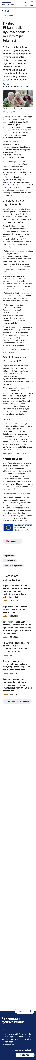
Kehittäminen (9, 561)
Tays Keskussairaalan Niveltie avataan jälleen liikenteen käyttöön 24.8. (16, 609)
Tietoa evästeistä (8, 1044)
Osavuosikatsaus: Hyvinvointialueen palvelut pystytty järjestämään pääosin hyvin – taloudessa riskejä (16, 665)
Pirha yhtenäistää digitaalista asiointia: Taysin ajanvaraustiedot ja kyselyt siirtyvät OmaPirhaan (16, 647)
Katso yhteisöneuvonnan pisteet (16, 493)
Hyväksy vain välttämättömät (19, 1050)
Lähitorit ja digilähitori (13, 566)
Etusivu (7, 11)
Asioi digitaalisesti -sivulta (14, 185)
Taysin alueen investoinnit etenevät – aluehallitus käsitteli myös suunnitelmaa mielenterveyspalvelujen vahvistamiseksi (17, 591)
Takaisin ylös (24, 1011)
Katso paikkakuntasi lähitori (14, 454)
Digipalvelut (9, 556)
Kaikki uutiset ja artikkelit (18, 701)
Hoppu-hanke (13, 541)
